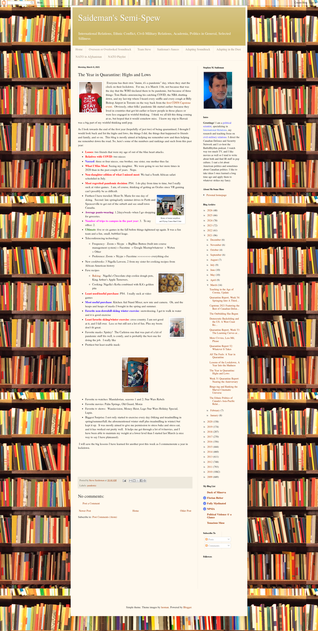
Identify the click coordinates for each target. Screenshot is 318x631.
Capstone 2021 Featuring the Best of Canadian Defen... (224, 307)
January (214, 415)
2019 (210, 426)
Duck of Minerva (216, 492)
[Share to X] (137, 480)
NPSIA (211, 509)
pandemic (91, 485)
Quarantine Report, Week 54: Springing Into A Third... (225, 299)
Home (79, 49)
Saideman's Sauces (168, 49)
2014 (210, 451)
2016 (210, 441)
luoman (165, 607)
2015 (210, 446)
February (215, 410)
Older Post (185, 510)
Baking (96, 275)
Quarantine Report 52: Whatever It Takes (221, 347)
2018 (210, 431)
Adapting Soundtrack (197, 49)
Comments (213, 545)
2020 (210, 421)
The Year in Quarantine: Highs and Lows (222, 372)
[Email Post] (124, 480)
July (212, 265)
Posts (211, 539)
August (214, 259)
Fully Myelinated (216, 503)
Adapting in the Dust (228, 49)
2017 (210, 436)
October (214, 250)
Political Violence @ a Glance (219, 515)
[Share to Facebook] (141, 480)
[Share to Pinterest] (144, 480)
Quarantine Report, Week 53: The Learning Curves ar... (225, 331)
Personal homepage (216, 195)
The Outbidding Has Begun (224, 313)
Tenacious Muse (216, 523)
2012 (210, 462)
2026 (210, 210)
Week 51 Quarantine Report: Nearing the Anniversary (224, 380)
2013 (210, 456)
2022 (210, 230)
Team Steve (144, 49)
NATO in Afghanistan (89, 56)
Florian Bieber (215, 498)
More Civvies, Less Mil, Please (222, 339)
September (216, 254)
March (214, 285)
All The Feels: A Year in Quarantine (222, 355)
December (216, 239)
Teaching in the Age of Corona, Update (222, 291)
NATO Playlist (117, 56)
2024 (210, 220)
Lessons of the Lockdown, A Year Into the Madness (225, 364)
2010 (210, 471)
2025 (210, 215)
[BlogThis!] (134, 480)
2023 (210, 225)
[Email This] (130, 480)
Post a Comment (91, 503)
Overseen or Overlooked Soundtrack (110, 49)
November (216, 245)
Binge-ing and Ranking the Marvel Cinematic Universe (224, 390)
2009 (210, 477)
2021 (210, 235)
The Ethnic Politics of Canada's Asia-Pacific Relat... (222, 401)
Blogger (187, 607)
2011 (210, 466)
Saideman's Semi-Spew (119, 17)
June (213, 270)
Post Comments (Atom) (104, 517)
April (213, 280)
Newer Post (85, 510)
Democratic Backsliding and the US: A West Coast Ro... (224, 322)
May (213, 275)
